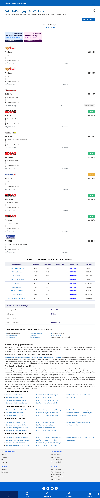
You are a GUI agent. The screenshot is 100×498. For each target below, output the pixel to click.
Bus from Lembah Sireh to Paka (16, 430)
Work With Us (55, 479)
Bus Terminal (55, 457)
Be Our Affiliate (56, 470)
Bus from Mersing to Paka (45, 422)
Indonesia (4, 472)
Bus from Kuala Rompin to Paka (16, 425)
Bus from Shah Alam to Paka (46, 430)
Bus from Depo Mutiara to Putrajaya (18, 440)
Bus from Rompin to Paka (45, 425)
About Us (4, 455)
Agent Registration (57, 472)
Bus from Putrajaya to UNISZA (76, 415)
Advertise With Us (57, 477)
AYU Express (17, 276)
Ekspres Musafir (17, 287)
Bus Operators (56, 455)
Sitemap (4, 462)
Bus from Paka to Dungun (14, 398)
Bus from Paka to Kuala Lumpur (47, 395)
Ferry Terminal (56, 462)
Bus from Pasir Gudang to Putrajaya (48, 437)
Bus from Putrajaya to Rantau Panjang (79, 413)
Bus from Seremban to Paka (45, 428)
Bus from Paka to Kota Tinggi (16, 400)
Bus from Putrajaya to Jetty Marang (48, 410)
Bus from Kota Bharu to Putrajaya (17, 446)
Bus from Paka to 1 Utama (15, 395)
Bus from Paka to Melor (44, 398)
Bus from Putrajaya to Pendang (77, 410)
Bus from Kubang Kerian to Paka (17, 428)
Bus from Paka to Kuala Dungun (17, 403)
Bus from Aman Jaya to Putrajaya (17, 437)
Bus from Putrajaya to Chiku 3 (16, 413)
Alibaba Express (17, 272)
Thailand (4, 470)
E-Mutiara (17, 283)
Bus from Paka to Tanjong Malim (47, 403)
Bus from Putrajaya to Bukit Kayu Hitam (19, 410)
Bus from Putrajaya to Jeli (14, 415)
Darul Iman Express (17, 280)
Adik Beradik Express (12, 357)
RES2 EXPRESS (17, 295)
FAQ (2, 460)
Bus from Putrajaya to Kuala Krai (47, 413)
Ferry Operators (56, 460)
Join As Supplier (56, 474)
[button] (14, 37)
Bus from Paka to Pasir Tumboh (47, 400)
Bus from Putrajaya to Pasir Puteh (47, 415)
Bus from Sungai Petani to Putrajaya (48, 443)
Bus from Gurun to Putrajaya (15, 443)
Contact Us (5, 457)
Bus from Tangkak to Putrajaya (46, 446)
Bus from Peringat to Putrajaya (46, 440)
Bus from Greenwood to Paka (16, 422)
